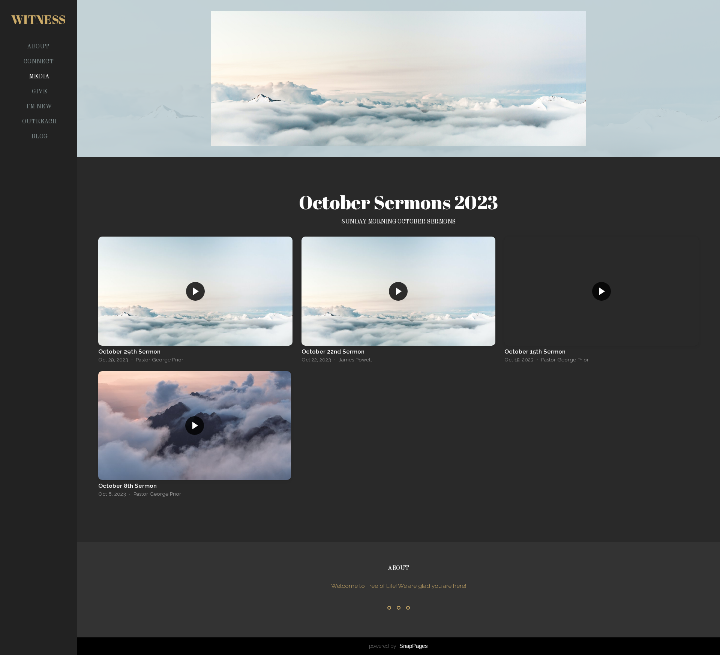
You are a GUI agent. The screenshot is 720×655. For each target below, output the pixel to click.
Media (39, 77)
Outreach (39, 122)
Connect (39, 62)
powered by (398, 646)
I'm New (39, 107)
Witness (38, 19)
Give (39, 92)
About (39, 47)
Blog (39, 137)
